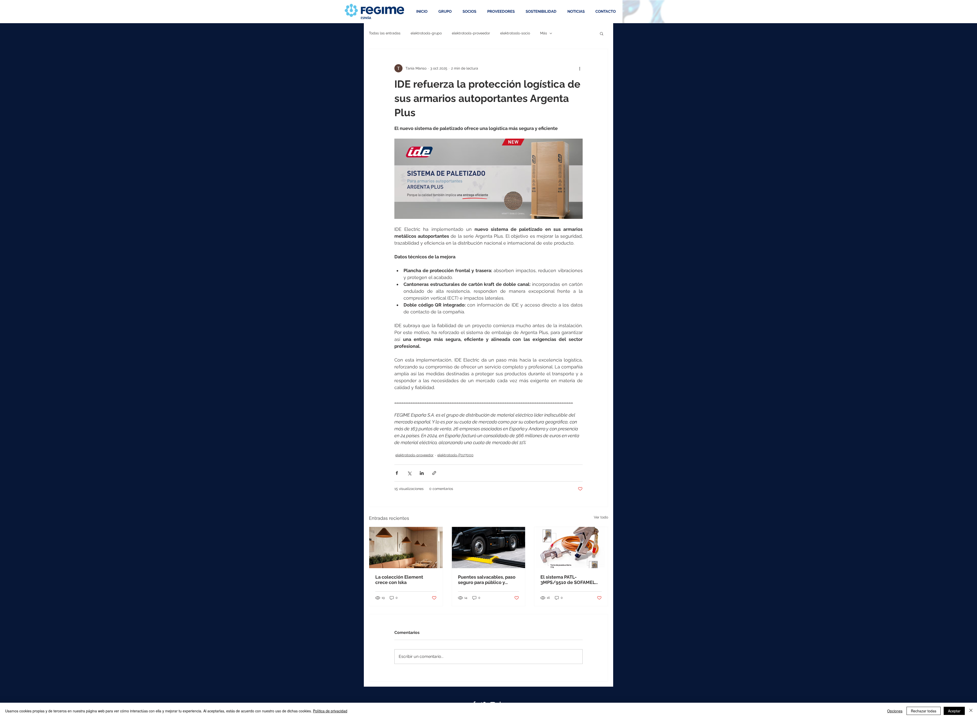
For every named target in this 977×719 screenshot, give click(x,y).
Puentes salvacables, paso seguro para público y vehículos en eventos (486, 579)
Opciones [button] (894, 710)
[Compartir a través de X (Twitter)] (409, 473)
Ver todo (601, 517)
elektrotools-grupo (426, 33)
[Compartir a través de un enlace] (434, 473)
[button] (601, 33)
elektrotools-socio (515, 33)
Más (543, 33)
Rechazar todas (923, 710)
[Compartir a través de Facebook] (396, 473)
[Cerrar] (971, 711)
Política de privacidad (330, 710)
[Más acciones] (580, 68)
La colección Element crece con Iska (399, 579)
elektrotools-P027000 (455, 455)
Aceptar (954, 710)
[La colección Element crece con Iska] (406, 547)
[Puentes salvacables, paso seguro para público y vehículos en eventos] (488, 547)
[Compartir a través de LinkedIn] (421, 473)
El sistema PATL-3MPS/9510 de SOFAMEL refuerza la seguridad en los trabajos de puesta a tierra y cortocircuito (567, 579)
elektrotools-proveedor (471, 33)
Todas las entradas (384, 33)
